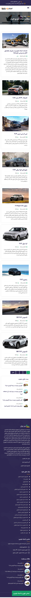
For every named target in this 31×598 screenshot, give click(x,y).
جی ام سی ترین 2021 (20, 134)
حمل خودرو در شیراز (24, 497)
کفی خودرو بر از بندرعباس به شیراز (21, 523)
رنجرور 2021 (23, 279)
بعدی (13, 372)
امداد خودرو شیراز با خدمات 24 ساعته (21, 550)
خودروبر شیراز (25, 484)
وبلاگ (21, 16)
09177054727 (13, 2)
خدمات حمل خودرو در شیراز (22, 500)
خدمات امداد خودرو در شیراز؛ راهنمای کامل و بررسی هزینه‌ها (16, 52)
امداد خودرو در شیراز (24, 492)
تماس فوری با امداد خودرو (21, 593)
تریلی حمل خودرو (24, 533)
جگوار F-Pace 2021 (21, 206)
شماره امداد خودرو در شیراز (22, 502)
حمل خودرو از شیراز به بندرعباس (21, 515)
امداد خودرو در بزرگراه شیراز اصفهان (20, 517)
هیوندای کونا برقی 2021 (20, 170)
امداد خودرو (25, 482)
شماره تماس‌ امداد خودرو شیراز (21, 505)
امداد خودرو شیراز (24, 487)
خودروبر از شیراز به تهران (23, 477)
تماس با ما (26, 479)
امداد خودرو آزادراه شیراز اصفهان (21, 489)
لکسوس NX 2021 (21, 351)
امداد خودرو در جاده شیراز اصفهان (21, 525)
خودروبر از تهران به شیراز (23, 512)
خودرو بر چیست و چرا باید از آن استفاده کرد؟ (14, 571)
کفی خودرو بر (25, 520)
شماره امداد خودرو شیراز (23, 507)
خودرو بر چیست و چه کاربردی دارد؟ (13, 386)
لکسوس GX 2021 (21, 317)
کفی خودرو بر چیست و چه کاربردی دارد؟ (12, 400)
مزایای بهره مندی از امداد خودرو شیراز (13, 406)
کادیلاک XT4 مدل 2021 (20, 98)
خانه (25, 16)
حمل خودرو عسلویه (24, 530)
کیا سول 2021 (23, 243)
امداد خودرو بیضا (24, 528)
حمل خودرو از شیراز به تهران (22, 494)
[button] (28, 7)
